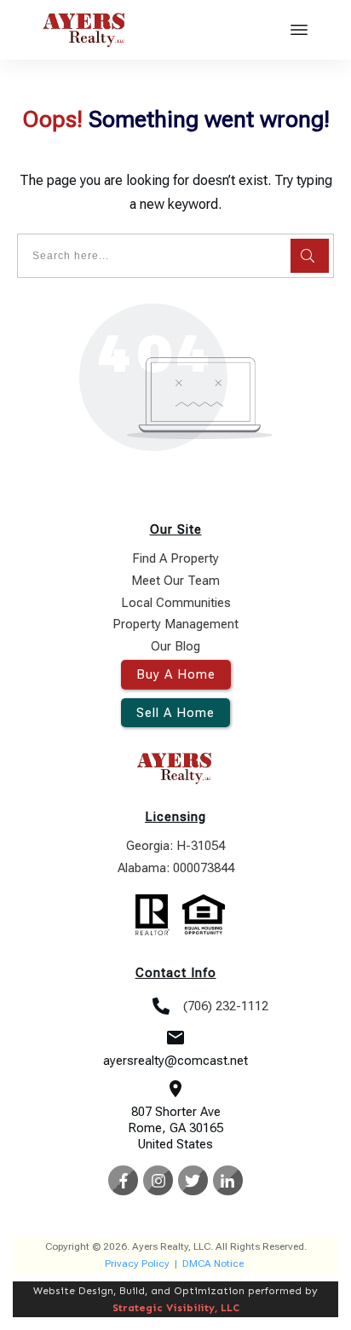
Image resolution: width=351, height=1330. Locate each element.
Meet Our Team (175, 580)
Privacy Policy (137, 1263)
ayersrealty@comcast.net (175, 1060)
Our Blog (175, 646)
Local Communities (176, 602)
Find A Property (175, 558)
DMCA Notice (213, 1263)
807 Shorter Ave (176, 1111)
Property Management (175, 624)
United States (175, 1144)
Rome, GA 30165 (175, 1128)
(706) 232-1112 (225, 1006)
